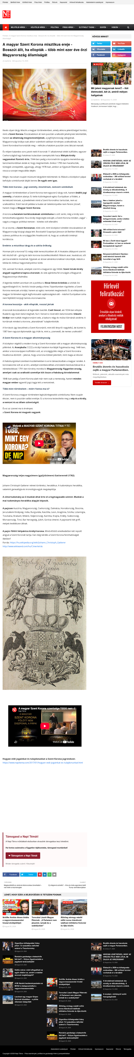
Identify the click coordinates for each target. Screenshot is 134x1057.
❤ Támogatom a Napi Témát (23, 855)
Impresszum (110, 2)
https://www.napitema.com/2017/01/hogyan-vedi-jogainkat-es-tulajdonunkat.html (43, 762)
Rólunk (54, 2)
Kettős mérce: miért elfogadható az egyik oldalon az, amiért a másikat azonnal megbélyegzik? (29, 972)
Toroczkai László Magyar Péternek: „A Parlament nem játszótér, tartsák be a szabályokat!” (44, 921)
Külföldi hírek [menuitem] (38, 27)
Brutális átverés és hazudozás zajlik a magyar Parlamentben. (115, 150)
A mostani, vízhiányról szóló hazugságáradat (114, 995)
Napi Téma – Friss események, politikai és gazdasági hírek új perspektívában (42, 1053)
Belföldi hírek (15, 2)
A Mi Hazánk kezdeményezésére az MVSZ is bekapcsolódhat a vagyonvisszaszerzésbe (29, 986)
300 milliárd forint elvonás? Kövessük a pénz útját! (114, 230)
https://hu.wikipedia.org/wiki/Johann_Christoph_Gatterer (38, 542)
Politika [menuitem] (55, 27)
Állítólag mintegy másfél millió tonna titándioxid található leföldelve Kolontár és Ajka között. (73, 921)
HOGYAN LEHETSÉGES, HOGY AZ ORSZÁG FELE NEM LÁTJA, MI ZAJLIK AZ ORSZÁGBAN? (117, 163)
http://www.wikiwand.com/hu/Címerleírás (23, 546)
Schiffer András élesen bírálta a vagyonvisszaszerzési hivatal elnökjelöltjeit (16, 920)
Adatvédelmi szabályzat (94, 2)
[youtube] (121, 43)
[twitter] (101, 43)
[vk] (101, 49)
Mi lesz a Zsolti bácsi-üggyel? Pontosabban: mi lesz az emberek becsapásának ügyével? (117, 243)
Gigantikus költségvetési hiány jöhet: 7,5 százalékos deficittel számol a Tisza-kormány (27, 945)
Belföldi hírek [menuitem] (18, 27)
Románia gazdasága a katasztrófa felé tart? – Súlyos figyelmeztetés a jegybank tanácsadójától (29, 959)
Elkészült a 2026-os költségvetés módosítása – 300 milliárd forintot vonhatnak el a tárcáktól (116, 176)
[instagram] (121, 55)
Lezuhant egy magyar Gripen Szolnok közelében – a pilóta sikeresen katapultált (26, 999)
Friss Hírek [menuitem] (68, 27)
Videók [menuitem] (114, 27)
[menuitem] (6, 27)
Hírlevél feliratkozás (77, 2)
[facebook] (101, 55)
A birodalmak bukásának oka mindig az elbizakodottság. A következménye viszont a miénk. (116, 189)
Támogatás (127, 1049)
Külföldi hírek (27, 2)
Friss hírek (38, 2)
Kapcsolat (63, 2)
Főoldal (5, 2)
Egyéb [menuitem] (103, 27)
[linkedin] (121, 49)
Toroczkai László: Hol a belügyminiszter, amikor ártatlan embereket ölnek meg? (116, 218)
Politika (47, 2)
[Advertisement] (45, 803)
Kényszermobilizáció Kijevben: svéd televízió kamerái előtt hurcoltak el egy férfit (115, 256)
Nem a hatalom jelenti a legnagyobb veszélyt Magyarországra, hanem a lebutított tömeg (113, 204)
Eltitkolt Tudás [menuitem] (86, 27)
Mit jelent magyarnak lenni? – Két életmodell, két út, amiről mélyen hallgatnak (109, 91)
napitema (7, 61)
